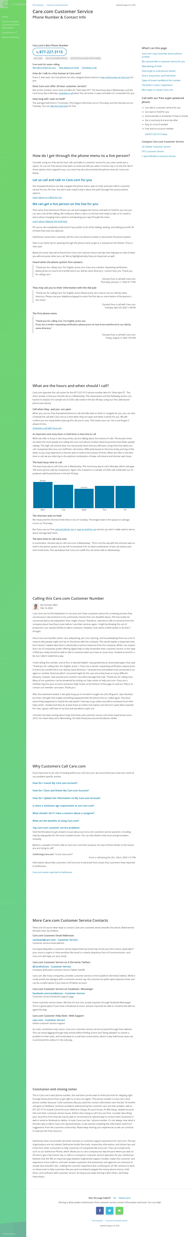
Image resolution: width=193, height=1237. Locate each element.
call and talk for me (64, 529)
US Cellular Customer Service (156, 146)
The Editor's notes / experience (157, 85)
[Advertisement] (84, 130)
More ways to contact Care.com (157, 89)
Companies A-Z (9, 32)
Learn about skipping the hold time (50, 221)
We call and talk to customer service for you (163, 61)
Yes (114, 1197)
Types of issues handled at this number (161, 80)
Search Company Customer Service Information (10, 24)
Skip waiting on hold (69, 67)
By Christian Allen (49, 604)
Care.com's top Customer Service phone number (162, 55)
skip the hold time (59, 106)
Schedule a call (89, 67)
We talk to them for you (44, 67)
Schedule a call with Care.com (47, 428)
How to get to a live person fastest (159, 70)
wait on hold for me (86, 529)
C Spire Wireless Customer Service (159, 156)
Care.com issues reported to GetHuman (52, 872)
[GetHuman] (13, 4)
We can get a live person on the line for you (65, 204)
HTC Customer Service (153, 151)
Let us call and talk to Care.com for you (62, 180)
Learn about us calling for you (47, 197)
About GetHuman (10, 37)
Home (5, 16)
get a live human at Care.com (115, 77)
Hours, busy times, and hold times (159, 75)
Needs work (125, 1197)
